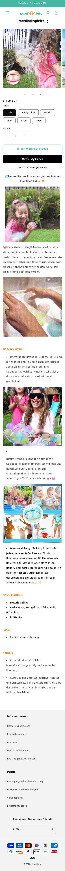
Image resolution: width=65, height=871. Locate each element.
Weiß (9, 112)
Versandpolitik (15, 797)
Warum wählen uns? (18, 750)
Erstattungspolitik (17, 806)
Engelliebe (36, 864)
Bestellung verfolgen (19, 726)
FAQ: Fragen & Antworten (21, 758)
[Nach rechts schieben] (40, 95)
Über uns (12, 742)
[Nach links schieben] (25, 95)
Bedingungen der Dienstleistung (25, 781)
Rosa (39, 120)
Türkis (47, 112)
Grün (24, 120)
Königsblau (28, 112)
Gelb (9, 120)
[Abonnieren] (52, 829)
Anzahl (6, 128)
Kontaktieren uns (17, 734)
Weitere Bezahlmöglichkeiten (32, 167)
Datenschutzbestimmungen (22, 789)
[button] (7, 13)
